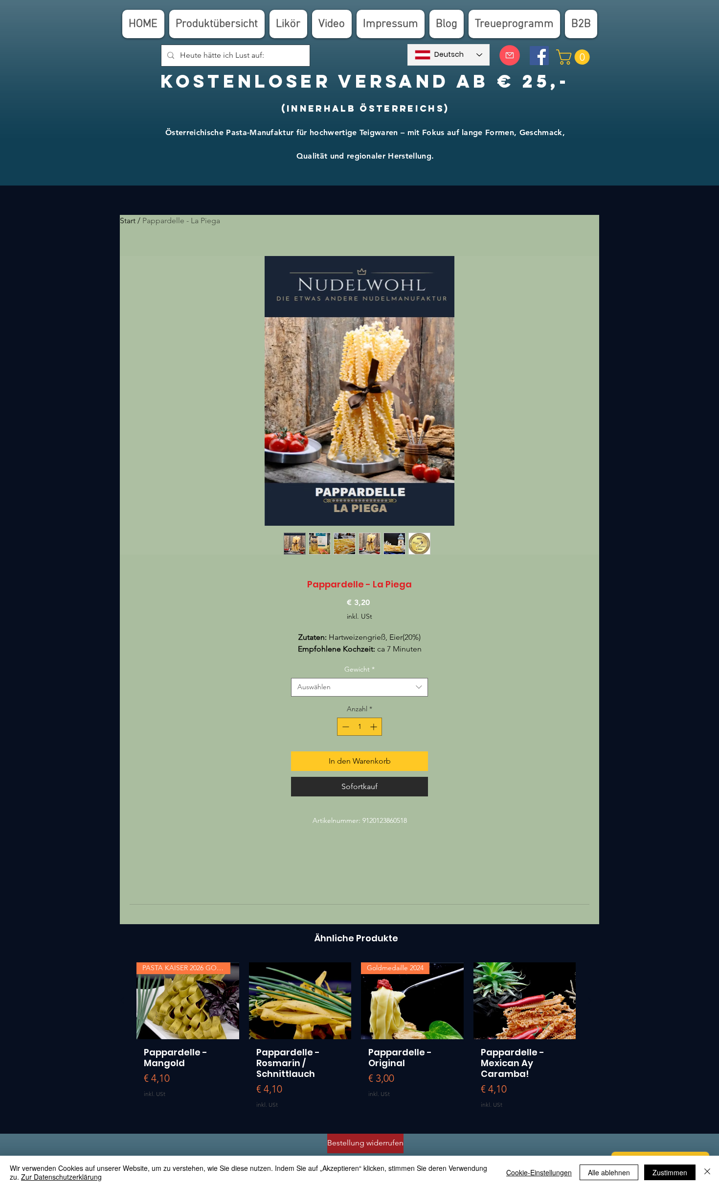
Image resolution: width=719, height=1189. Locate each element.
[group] (356, 1039)
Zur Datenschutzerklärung (61, 1177)
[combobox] (359, 687)
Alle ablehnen (609, 1172)
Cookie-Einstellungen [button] (539, 1172)
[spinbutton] (359, 726)
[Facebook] (539, 55)
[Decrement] (344, 726)
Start (127, 220)
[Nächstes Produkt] (590, 1000)
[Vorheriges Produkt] (122, 1000)
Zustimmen (669, 1172)
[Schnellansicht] (300, 1000)
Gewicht (359, 669)
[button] (574, 57)
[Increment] (374, 726)
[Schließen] (707, 1172)
